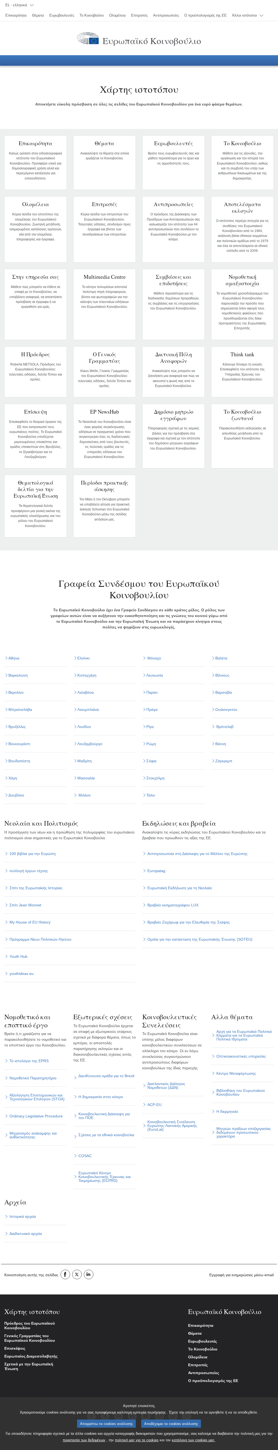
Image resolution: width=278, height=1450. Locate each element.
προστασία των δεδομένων (84, 1440)
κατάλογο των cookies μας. (193, 1440)
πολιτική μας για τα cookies (137, 1440)
